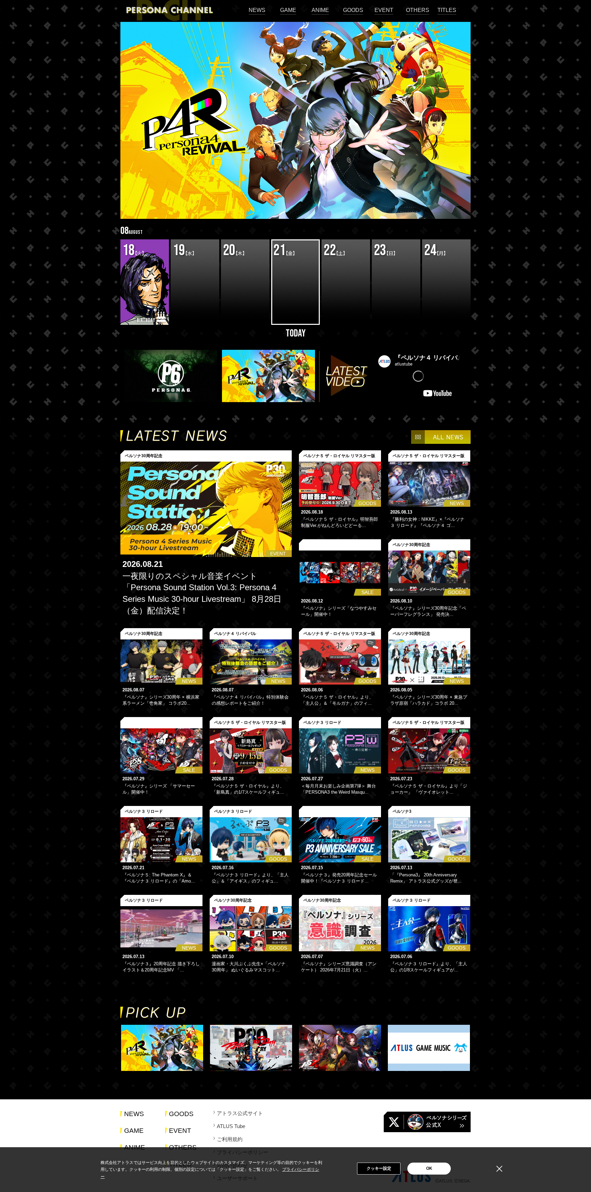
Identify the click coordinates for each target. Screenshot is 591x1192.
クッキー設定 (379, 1168)
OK (429, 1168)
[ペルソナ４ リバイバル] (162, 1048)
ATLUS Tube (231, 1126)
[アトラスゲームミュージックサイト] (429, 1048)
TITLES (446, 10)
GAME (288, 10)
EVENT (384, 10)
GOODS (353, 10)
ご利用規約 (229, 1139)
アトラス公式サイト (240, 1113)
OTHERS (417, 10)
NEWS (257, 10)
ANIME (320, 10)
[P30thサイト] (251, 1048)
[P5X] (340, 1048)
